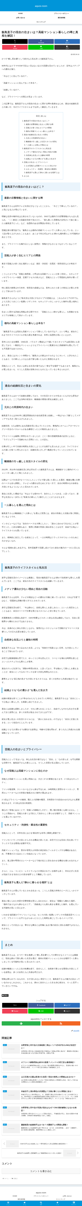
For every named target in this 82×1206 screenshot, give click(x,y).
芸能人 (6, 995)
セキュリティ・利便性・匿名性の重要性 (41, 169)
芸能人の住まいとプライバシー (36, 162)
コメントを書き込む (41, 1171)
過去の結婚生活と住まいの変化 (36, 135)
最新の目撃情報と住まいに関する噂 (39, 124)
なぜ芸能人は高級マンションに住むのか (41, 166)
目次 (38, 116)
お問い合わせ (67, 1196)
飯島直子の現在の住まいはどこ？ (37, 121)
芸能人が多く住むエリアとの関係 (39, 128)
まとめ (26, 176)
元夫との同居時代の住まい (36, 138)
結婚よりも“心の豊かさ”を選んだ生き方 (41, 159)
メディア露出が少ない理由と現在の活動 (41, 152)
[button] (67, 47)
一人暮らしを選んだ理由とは (37, 145)
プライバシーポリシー (41, 1196)
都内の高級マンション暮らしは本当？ (40, 131)
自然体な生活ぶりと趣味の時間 (38, 155)
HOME (15, 1196)
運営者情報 (21, 1199)
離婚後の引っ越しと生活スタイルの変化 (41, 141)
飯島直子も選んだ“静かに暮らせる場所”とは (42, 172)
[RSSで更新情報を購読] (60, 1023)
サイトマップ (60, 1199)
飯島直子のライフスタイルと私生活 (37, 148)
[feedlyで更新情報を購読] (21, 1023)
